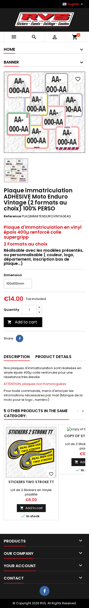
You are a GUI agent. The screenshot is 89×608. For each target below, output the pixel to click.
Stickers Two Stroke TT (31, 481)
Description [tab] (17, 357)
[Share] (19, 338)
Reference (12, 216)
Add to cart (22, 322)
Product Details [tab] (53, 357)
